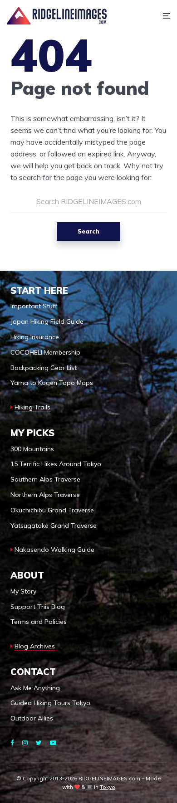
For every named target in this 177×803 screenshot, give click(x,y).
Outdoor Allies (31, 718)
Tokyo (107, 787)
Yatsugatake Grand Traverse (53, 525)
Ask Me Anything (35, 688)
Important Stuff (33, 306)
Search (88, 231)
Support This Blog (37, 607)
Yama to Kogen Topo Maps (51, 383)
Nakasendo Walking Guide (54, 549)
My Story (23, 591)
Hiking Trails (32, 407)
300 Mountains (32, 449)
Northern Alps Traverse (45, 495)
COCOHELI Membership (45, 352)
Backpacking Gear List (43, 368)
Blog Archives (35, 646)
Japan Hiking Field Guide (47, 321)
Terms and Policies (38, 622)
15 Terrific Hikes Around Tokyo (55, 464)
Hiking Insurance (34, 337)
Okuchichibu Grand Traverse (52, 510)
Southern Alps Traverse (45, 479)
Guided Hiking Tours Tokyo (50, 703)
